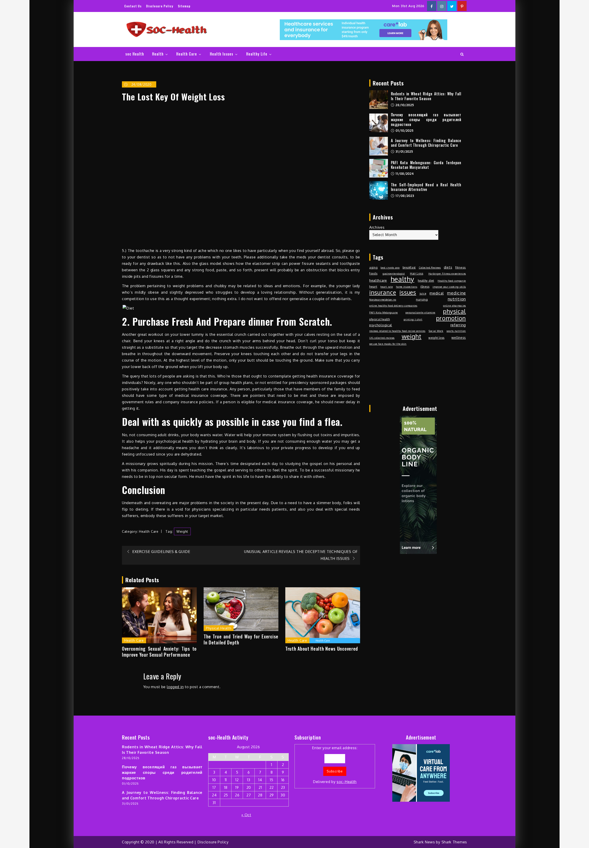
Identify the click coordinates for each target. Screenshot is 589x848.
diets (448, 267)
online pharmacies (454, 305)
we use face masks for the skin (388, 343)
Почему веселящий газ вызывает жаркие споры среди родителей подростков (426, 119)
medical (437, 293)
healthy (402, 279)
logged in (175, 686)
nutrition (457, 298)
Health (158, 54)
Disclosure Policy (159, 5)
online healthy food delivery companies (393, 305)
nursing (422, 299)
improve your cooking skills (449, 286)
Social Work (436, 331)
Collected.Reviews (430, 267)
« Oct (246, 815)
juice (423, 293)
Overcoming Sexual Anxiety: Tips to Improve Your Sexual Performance (159, 652)
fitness (460, 267)
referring (458, 325)
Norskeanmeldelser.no (382, 299)
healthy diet (426, 280)
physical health (379, 319)
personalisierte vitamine (420, 312)
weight (182, 531)
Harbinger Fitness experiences (447, 273)
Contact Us (132, 5)
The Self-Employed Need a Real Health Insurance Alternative (426, 187)
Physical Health (218, 628)
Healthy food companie (452, 280)
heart (373, 286)
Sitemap (184, 5)
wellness (458, 337)
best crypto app (390, 267)
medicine (456, 292)
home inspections (406, 286)
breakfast (409, 267)
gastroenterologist (394, 273)
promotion (451, 318)
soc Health (134, 54)
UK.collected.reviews (382, 337)
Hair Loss (416, 273)
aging (373, 267)
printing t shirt (413, 319)
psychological (380, 325)
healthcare (378, 280)
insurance (382, 292)
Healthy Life (256, 54)
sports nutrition (456, 331)
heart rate (386, 286)
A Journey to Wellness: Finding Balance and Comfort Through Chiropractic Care (426, 143)
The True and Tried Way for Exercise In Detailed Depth (241, 639)
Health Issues (221, 54)
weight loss (436, 337)
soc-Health (347, 781)
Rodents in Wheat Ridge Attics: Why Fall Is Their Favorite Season (426, 96)
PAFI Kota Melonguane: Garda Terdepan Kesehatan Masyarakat (426, 165)
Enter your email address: (335, 765)
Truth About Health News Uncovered (321, 649)
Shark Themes (454, 842)
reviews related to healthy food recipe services (397, 331)
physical (454, 311)
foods (373, 273)
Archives (377, 227)
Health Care (186, 54)
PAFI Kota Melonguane (383, 312)
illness (424, 286)
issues (407, 292)
